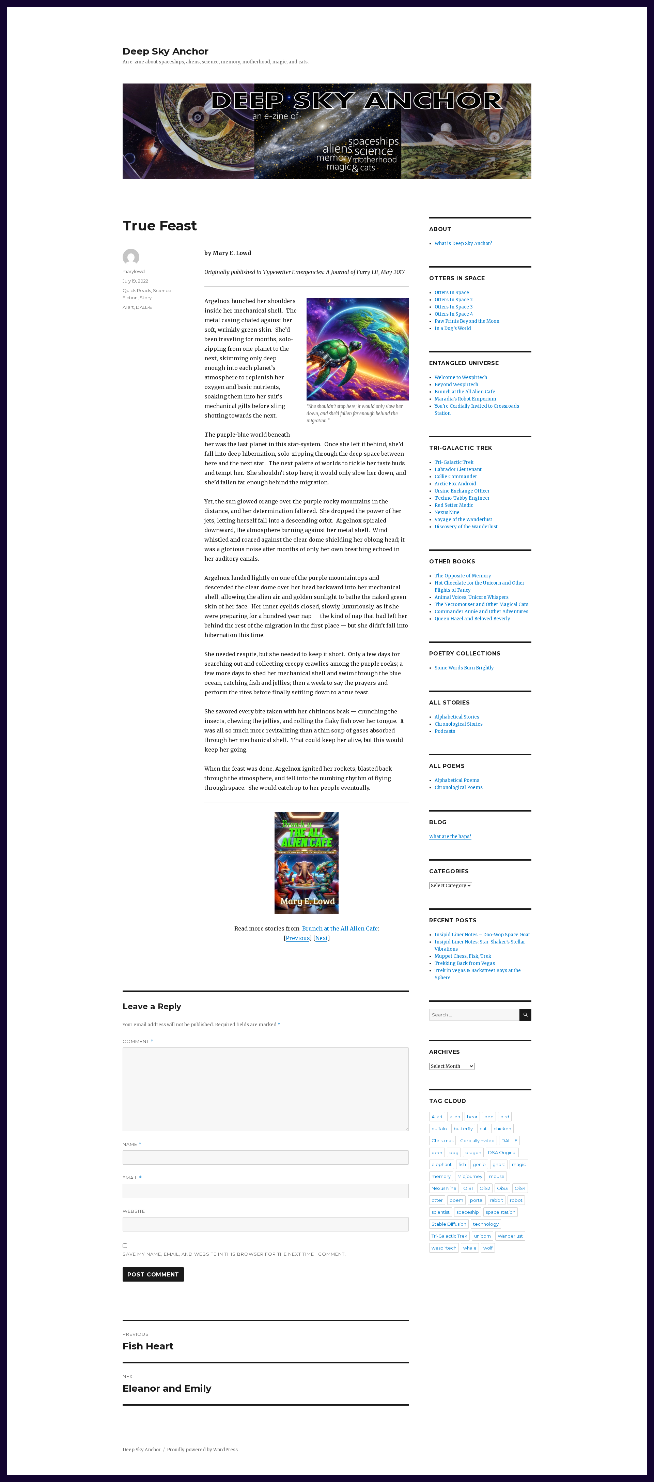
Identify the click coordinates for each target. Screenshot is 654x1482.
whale (470, 1248)
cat (483, 1128)
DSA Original (502, 1152)
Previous (297, 938)
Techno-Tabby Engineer (462, 498)
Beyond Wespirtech (456, 385)
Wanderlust (510, 1236)
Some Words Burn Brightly (464, 668)
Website (134, 1211)
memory (441, 1176)
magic (519, 1164)
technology (486, 1224)
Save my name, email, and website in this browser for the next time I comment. (234, 1254)
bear (472, 1116)
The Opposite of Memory (463, 576)
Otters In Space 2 (454, 300)
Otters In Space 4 (454, 314)
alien (455, 1116)
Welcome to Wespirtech (461, 377)
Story (146, 297)
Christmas (442, 1140)
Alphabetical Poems (457, 780)
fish (462, 1164)
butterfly (463, 1128)
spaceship (467, 1212)
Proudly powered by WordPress (202, 1450)
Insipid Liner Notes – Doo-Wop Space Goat (482, 935)
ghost (499, 1164)
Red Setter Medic (454, 505)
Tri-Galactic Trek (454, 462)
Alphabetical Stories (457, 717)
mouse (496, 1176)
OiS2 (485, 1188)
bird (504, 1116)
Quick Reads (137, 290)
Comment (138, 1041)
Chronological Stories (459, 724)
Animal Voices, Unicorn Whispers (472, 597)
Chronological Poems (459, 787)
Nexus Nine (447, 512)
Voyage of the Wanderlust (463, 520)
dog (453, 1152)
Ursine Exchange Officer (462, 491)
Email (132, 1178)
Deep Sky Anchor (165, 51)
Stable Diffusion (449, 1224)
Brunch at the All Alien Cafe (340, 928)
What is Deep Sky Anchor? (463, 243)
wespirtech (444, 1248)
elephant (442, 1164)
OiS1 (468, 1188)
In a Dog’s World (453, 328)
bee (489, 1116)
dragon (473, 1152)
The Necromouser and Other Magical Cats (481, 604)
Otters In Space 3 (454, 307)
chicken (502, 1128)
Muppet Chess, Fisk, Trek (463, 956)
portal (476, 1200)
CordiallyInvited (477, 1140)
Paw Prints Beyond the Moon (467, 321)
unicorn (482, 1236)
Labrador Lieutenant (458, 469)
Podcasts (445, 731)
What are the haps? (450, 837)
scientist (441, 1212)
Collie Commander (456, 477)
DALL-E (144, 307)
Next (321, 938)
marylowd (134, 271)
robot (516, 1200)
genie (479, 1164)
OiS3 (502, 1188)
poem (456, 1200)
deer (437, 1152)
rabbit (496, 1200)
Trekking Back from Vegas (465, 963)
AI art (128, 307)
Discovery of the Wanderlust (466, 527)
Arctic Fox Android (455, 484)
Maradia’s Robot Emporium (465, 399)
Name (132, 1144)
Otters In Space (452, 293)
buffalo (439, 1128)
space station (500, 1212)
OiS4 (520, 1188)
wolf (488, 1248)
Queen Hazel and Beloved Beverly (472, 619)
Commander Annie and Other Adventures (481, 612)
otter (437, 1200)
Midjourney (469, 1176)
